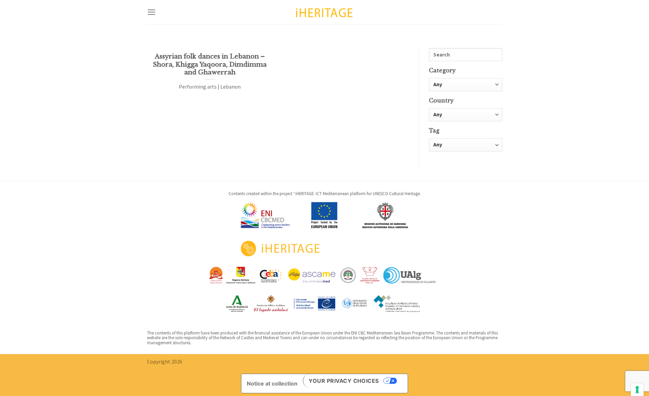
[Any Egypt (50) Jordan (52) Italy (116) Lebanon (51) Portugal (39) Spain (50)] (465, 114)
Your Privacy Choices (344, 380)
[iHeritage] (324, 12)
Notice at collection (272, 383)
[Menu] (151, 12)
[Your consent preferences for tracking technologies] (637, 389)
